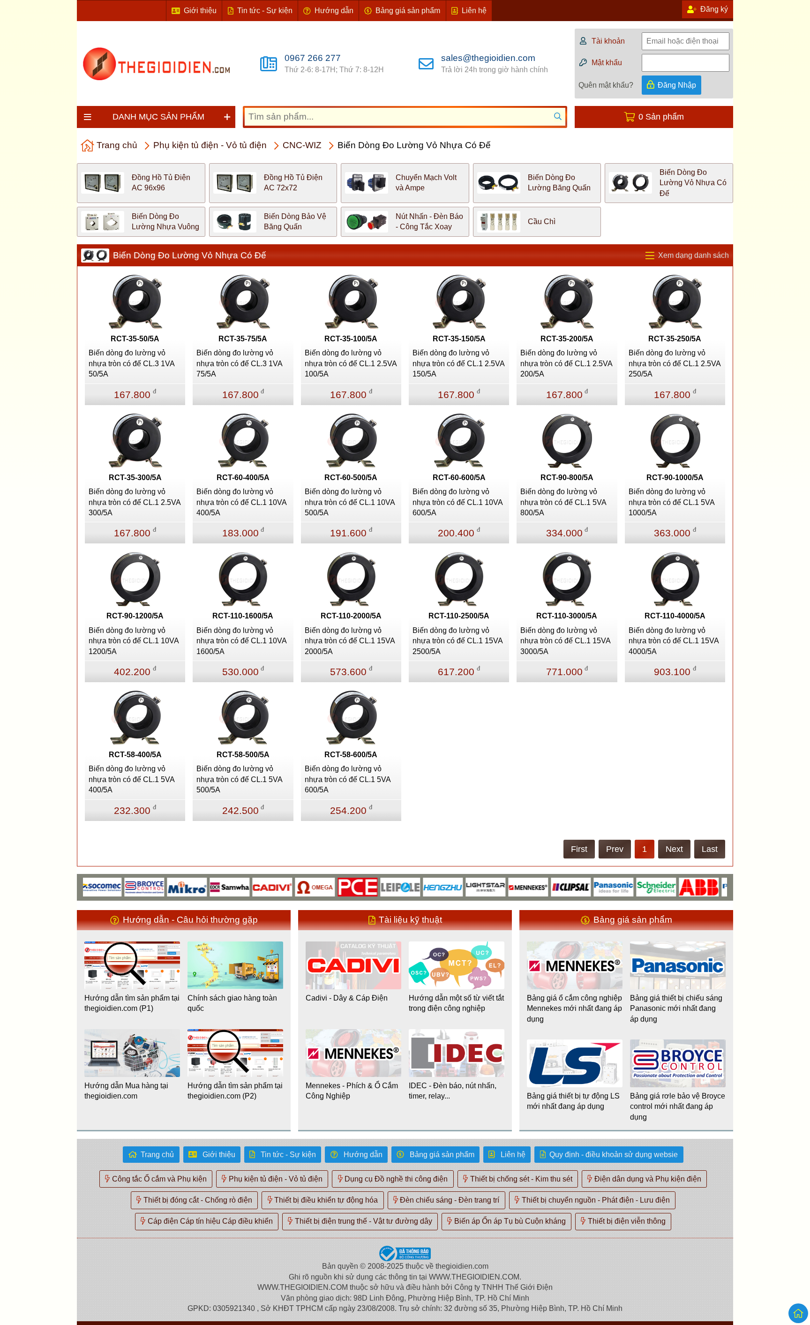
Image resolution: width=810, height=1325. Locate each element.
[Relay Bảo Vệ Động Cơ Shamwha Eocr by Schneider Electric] (204, 886)
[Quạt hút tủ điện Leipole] (374, 886)
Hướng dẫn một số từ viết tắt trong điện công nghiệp (456, 1003)
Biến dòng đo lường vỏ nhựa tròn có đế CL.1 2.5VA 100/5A (351, 363)
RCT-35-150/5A (459, 339)
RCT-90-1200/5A (135, 616)
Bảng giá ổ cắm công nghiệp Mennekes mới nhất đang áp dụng (574, 1008)
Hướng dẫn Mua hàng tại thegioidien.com (126, 1091)
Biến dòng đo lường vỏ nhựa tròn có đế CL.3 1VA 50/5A (131, 363)
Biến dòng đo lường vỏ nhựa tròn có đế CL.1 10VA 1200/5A (134, 640)
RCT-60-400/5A (243, 478)
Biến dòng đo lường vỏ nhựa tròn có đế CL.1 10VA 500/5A (350, 502)
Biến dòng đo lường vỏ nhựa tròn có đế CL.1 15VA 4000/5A (674, 640)
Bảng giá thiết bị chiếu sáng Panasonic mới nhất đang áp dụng (676, 1008)
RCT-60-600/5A (459, 478)
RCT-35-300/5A (135, 478)
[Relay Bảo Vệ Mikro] (161, 886)
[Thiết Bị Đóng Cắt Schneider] (630, 886)
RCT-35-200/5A (566, 339)
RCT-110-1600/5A (242, 616)
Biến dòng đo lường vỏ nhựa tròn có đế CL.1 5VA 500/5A (239, 779)
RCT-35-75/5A (242, 339)
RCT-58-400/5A (135, 755)
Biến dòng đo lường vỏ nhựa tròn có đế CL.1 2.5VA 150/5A (458, 363)
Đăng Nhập (677, 85)
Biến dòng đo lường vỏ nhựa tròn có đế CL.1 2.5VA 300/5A (134, 502)
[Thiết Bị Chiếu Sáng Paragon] (715, 886)
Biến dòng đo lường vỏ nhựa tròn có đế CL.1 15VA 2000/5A (350, 640)
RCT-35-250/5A (674, 339)
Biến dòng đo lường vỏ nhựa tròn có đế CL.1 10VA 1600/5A (241, 640)
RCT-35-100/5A (350, 339)
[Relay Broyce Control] (118, 886)
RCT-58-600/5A (350, 755)
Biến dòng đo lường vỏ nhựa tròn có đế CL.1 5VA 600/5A (347, 779)
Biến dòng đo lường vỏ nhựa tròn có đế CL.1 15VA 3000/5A (565, 640)
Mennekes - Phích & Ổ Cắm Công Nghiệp (352, 1091)
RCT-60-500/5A (350, 478)
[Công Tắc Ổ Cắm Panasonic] (588, 886)
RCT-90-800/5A (566, 478)
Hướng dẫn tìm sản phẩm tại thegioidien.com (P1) (132, 1003)
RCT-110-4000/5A (675, 616)
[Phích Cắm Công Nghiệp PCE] (332, 886)
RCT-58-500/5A (243, 755)
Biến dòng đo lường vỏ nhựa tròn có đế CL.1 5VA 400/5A (131, 779)
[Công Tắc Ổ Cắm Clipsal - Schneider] (545, 886)
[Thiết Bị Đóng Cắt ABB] (673, 886)
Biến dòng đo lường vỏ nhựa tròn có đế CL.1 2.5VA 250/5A (674, 363)
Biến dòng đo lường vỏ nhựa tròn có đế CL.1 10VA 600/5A (457, 502)
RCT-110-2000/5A (351, 616)
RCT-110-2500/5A (458, 616)
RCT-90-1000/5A (675, 478)
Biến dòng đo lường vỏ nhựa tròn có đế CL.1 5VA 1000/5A (671, 502)
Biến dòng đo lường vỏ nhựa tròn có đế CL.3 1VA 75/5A (239, 363)
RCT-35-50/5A (135, 339)
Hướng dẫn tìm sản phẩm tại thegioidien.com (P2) (235, 1091)
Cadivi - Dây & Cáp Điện (347, 998)
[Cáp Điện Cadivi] (246, 886)
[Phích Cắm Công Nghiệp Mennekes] (502, 886)
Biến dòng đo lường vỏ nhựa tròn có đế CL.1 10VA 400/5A (241, 502)
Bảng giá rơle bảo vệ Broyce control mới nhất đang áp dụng (677, 1106)
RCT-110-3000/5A (566, 616)
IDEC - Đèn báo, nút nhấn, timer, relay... (452, 1091)
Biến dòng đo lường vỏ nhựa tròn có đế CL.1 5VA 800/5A (563, 502)
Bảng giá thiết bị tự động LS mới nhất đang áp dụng (573, 1101)
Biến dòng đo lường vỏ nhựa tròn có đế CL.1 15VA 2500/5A (457, 640)
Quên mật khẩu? (605, 85)
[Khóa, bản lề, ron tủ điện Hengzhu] (417, 886)
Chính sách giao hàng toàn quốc (232, 1003)
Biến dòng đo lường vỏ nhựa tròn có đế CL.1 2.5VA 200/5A (566, 363)
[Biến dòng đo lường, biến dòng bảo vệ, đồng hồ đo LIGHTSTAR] (460, 886)
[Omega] (289, 886)
